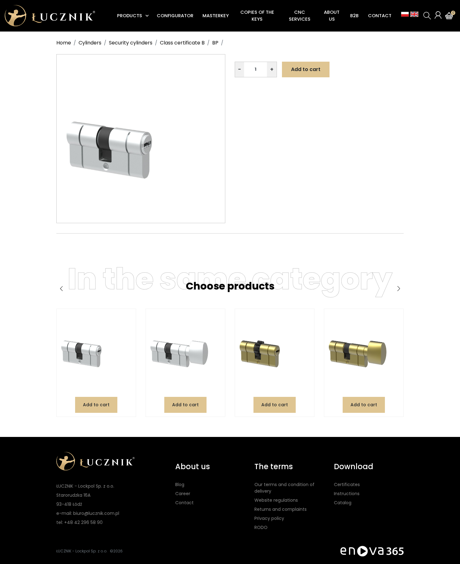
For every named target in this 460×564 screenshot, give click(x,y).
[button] (427, 16)
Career (182, 493)
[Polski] (405, 14)
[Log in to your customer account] (438, 15)
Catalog (342, 503)
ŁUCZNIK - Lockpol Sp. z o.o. (81, 551)
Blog (179, 484)
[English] (414, 14)
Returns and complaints (280, 509)
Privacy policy (269, 518)
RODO (261, 527)
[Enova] (372, 551)
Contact (184, 503)
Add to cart (305, 69)
